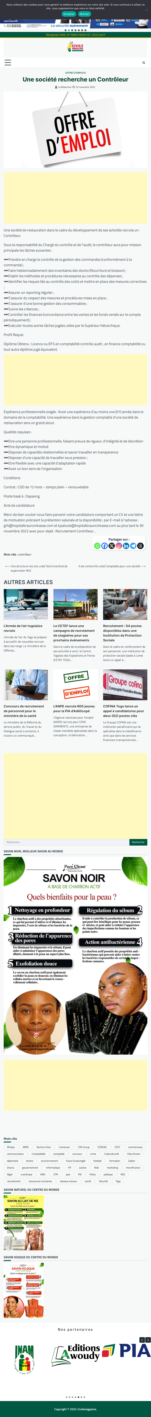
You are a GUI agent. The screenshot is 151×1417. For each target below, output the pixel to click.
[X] (111, 546)
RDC (123, 1174)
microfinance (133, 1167)
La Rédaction (64, 87)
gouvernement (30, 1167)
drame (29, 1161)
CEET (117, 1147)
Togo (118, 1181)
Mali (96, 1167)
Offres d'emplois (75, 72)
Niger (10, 1174)
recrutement (14, 1181)
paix (68, 1174)
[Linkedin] (126, 546)
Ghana (10, 1167)
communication (15, 1154)
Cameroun (64, 1147)
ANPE (26, 1147)
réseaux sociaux (68, 1181)
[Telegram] (133, 546)
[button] (65, 30)
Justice (82, 1167)
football (97, 1161)
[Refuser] (146, 10)
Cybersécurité (111, 1154)
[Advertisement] (75, 198)
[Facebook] (104, 546)
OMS (42, 1174)
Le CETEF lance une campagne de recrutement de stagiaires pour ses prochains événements (74, 633)
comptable (58, 1154)
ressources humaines (40, 1181)
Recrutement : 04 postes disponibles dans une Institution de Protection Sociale (122, 633)
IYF (69, 1167)
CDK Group (83, 1147)
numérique (26, 1174)
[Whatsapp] (97, 546)
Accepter (69, 13)
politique (108, 1174)
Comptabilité (38, 1154)
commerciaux (135, 1147)
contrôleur (24, 554)
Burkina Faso (44, 1147)
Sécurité (103, 1181)
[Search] (143, 62)
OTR (55, 1174)
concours (77, 1154)
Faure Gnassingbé (75, 1161)
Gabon (131, 1161)
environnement (49, 1161)
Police (92, 1174)
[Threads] (140, 546)
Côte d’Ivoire (133, 1154)
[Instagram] (119, 546)
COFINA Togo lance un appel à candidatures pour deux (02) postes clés (123, 711)
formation (114, 1161)
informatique (53, 1167)
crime (93, 1154)
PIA (80, 1174)
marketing (112, 1167)
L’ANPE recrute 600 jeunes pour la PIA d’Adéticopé (74, 708)
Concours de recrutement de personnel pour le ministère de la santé (24, 711)
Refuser (84, 13)
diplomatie (12, 1161)
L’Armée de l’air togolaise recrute (23, 628)
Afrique (11, 1147)
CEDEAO (102, 1147)
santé (88, 1181)
